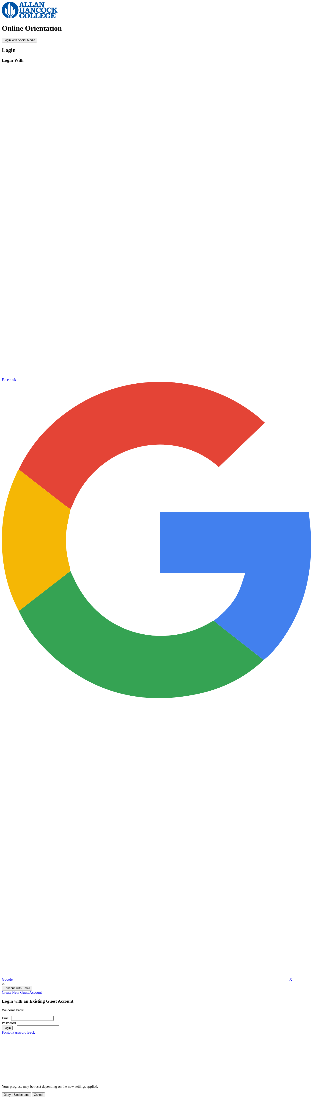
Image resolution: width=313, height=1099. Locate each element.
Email (6, 1018)
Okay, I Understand (16, 1094)
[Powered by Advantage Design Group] (70, 1079)
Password (9, 1023)
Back (31, 1032)
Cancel (38, 1094)
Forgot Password (14, 1032)
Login (7, 1028)
